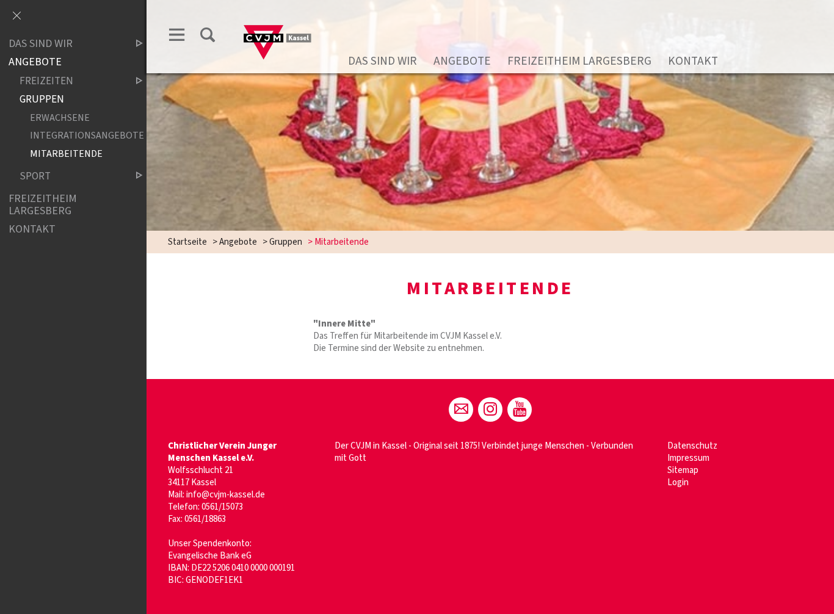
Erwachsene (60, 117)
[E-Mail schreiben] (461, 409)
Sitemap (682, 470)
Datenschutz (692, 445)
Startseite (187, 242)
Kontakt (693, 61)
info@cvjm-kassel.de (225, 494)
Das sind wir (382, 61)
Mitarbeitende (66, 153)
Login (678, 482)
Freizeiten (46, 81)
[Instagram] (490, 409)
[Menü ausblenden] (16, 16)
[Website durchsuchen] (207, 35)
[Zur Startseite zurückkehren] (278, 22)
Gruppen (285, 242)
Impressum (688, 458)
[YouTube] (519, 409)
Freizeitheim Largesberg (579, 61)
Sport (35, 176)
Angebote (462, 61)
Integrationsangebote (76, 136)
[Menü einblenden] (177, 35)
